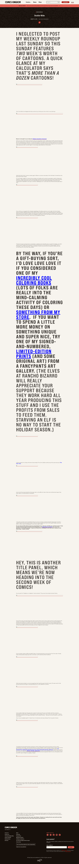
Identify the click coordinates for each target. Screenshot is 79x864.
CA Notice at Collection (20, 838)
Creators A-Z (7, 834)
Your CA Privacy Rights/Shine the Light (23, 840)
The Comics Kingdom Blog (9, 835)
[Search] (58, 2)
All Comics (6, 840)
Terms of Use (18, 842)
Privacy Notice (68, 851)
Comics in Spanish (8, 837)
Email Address (49, 845)
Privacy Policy (18, 835)
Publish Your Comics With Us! (21, 846)
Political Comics (7, 838)
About (17, 832)
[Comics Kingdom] (11, 827)
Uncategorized (39, 12)
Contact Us (18, 834)
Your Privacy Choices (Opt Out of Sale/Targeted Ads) (26, 844)
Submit (71, 847)
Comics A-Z (7, 832)
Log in (72, 2)
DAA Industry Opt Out (19, 837)
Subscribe (65, 2)
